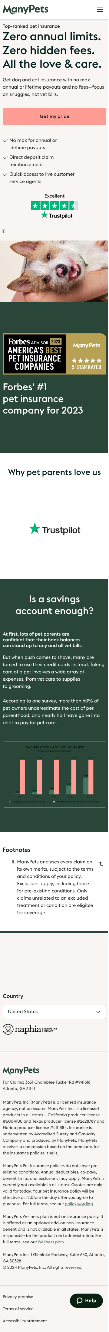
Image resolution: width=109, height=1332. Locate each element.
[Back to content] (101, 864)
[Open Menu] (100, 10)
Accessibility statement (25, 1321)
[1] (3, 231)
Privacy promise (18, 1297)
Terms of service (18, 1309)
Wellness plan (51, 1242)
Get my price (54, 116)
